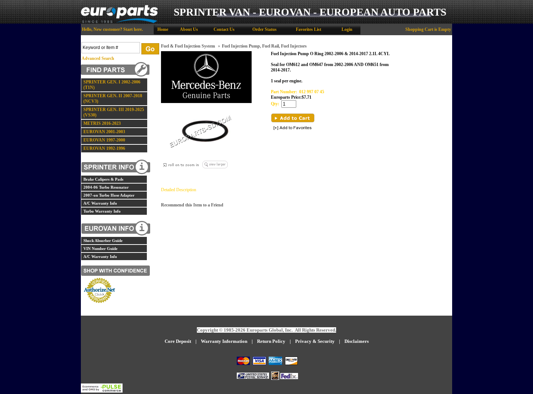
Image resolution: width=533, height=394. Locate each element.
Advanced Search (98, 58)
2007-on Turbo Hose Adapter (109, 195)
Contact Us (224, 29)
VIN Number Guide (100, 248)
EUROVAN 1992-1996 (104, 148)
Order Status (264, 29)
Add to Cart (293, 118)
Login (347, 29)
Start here (132, 29)
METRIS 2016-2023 (102, 123)
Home (162, 29)
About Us (189, 29)
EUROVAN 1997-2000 (104, 140)
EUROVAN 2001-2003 (104, 131)
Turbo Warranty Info (102, 211)
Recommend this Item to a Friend (192, 205)
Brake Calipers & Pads (103, 179)
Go (150, 48)
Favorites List (308, 29)
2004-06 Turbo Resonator (106, 187)
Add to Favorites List (292, 128)
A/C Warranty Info (100, 203)
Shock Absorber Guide (103, 240)
